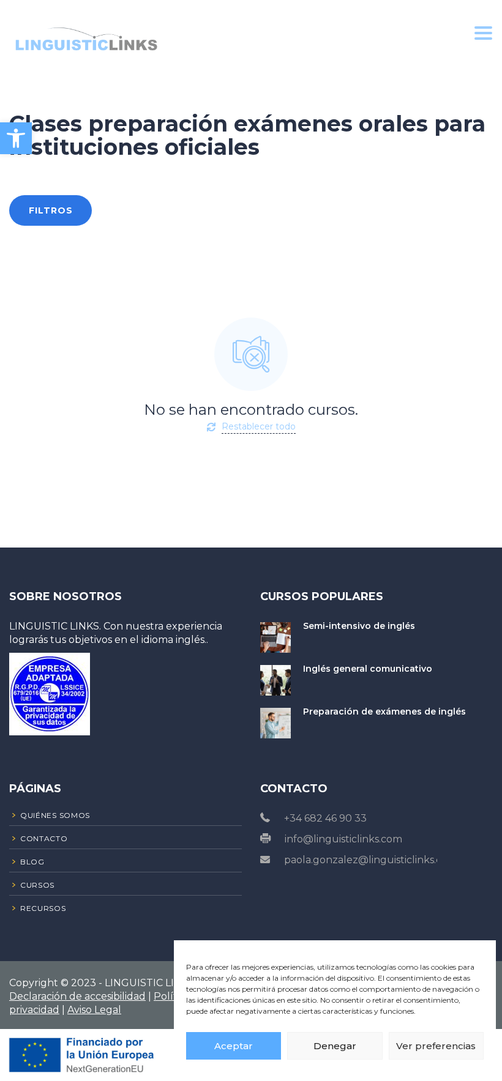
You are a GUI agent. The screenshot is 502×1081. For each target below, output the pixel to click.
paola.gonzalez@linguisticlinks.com (370, 860)
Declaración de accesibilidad (77, 996)
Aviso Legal (94, 1010)
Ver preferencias (436, 1046)
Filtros (51, 210)
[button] (16, 138)
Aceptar (233, 1046)
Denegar (334, 1046)
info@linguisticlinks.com (343, 839)
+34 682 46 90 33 (325, 818)
